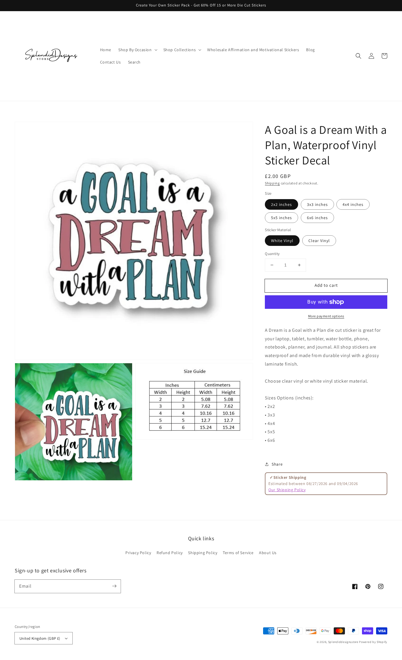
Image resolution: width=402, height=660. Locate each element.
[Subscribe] (114, 586)
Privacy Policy (138, 552)
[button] (358, 55)
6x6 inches (317, 217)
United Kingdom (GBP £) (39, 638)
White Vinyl (282, 240)
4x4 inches (353, 204)
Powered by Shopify (373, 642)
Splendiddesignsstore (343, 642)
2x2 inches (281, 204)
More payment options (326, 316)
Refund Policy (170, 552)
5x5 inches (281, 217)
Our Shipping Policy (286, 489)
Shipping (272, 183)
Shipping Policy (202, 552)
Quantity (272, 253)
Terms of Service (238, 552)
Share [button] (277, 464)
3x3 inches (317, 204)
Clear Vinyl (319, 240)
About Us (268, 552)
